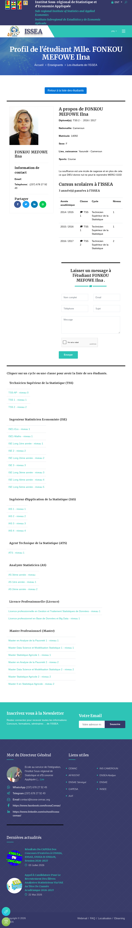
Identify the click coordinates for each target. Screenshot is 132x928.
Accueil (39, 65)
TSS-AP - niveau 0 (18, 392)
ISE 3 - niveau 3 (17, 465)
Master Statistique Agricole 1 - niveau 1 (29, 655)
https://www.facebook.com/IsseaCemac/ (36, 805)
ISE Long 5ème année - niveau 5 (26, 487)
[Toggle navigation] (123, 31)
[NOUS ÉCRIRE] (6, 911)
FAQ (92, 918)
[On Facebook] (17, 204)
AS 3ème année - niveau (21, 574)
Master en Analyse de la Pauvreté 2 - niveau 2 (33, 662)
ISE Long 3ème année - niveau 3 (26, 472)
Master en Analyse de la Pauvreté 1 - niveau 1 (33, 640)
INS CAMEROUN (109, 768)
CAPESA (73, 789)
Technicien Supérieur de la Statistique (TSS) (41, 383)
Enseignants (56, 65)
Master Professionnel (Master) (31, 631)
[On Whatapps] (42, 204)
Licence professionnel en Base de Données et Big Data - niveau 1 (44, 618)
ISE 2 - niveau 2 (17, 450)
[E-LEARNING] (6, 921)
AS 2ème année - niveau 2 (22, 589)
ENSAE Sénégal (77, 782)
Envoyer (68, 354)
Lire (42, 779)
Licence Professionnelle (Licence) (34, 601)
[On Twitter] (26, 204)
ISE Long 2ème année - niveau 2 (26, 458)
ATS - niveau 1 (16, 552)
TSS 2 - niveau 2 (17, 407)
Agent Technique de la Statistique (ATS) (38, 543)
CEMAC (73, 768)
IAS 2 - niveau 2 (17, 516)
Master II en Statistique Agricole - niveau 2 (31, 683)
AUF (71, 796)
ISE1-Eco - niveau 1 (19, 429)
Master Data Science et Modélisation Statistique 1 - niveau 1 (41, 647)
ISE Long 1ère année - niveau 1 (25, 443)
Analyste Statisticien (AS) (27, 565)
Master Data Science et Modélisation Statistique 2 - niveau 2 (41, 669)
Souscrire (115, 724)
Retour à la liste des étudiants (66, 90)
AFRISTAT (74, 775)
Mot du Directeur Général (29, 755)
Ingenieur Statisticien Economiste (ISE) (38, 419)
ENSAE (103, 782)
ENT (117, 2)
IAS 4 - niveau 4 (17, 530)
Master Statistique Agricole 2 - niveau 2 (29, 676)
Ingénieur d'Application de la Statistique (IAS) (42, 499)
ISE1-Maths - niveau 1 (20, 436)
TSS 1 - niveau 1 (17, 399)
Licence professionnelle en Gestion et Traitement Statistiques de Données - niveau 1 (54, 611)
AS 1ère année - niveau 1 (22, 582)
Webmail (82, 918)
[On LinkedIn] (34, 204)
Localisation (104, 918)
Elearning (119, 918)
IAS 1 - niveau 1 (17, 509)
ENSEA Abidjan (108, 775)
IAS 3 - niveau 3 (17, 523)
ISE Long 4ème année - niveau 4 (26, 479)
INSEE (103, 789)
